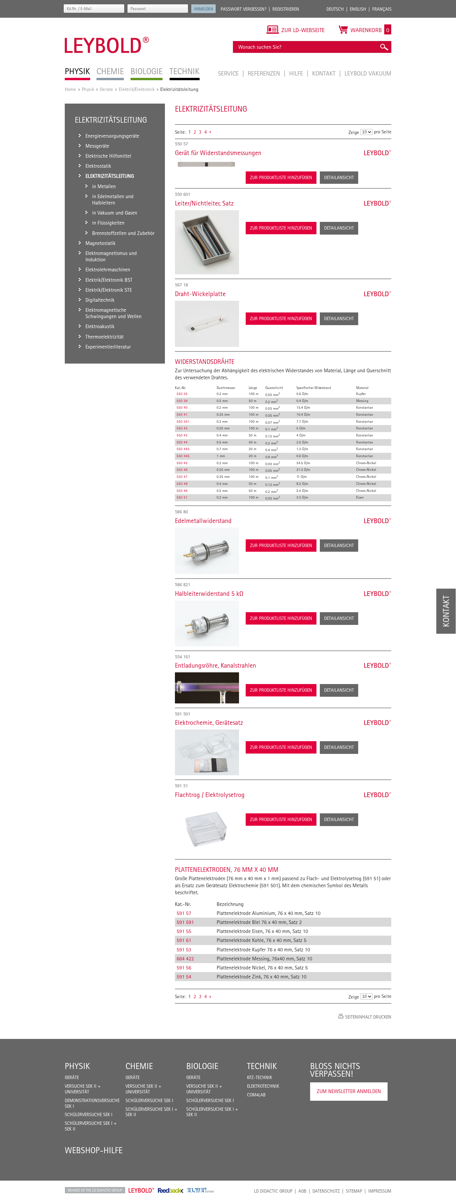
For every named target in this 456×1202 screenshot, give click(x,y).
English (358, 9)
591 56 (184, 967)
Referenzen (265, 73)
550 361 (183, 421)
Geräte (106, 89)
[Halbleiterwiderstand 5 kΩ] (207, 623)
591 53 (184, 949)
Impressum (379, 1191)
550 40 (182, 407)
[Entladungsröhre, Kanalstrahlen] (207, 687)
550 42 (182, 428)
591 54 (184, 976)
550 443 (183, 448)
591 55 (184, 931)
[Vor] (210, 132)
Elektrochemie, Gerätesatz (209, 722)
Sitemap (354, 1191)
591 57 (184, 913)
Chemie (139, 1066)
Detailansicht (339, 177)
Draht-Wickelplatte (200, 294)
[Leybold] (107, 21)
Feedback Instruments (171, 1190)
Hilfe (297, 73)
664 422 (185, 958)
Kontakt (324, 73)
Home (70, 89)
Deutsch (335, 9)
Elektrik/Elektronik (137, 89)
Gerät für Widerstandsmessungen (218, 153)
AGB (302, 1191)
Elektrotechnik (263, 1086)
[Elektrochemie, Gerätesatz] (207, 752)
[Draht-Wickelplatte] (207, 324)
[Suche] (384, 47)
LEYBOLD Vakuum (368, 73)
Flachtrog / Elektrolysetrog (210, 795)
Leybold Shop (142, 1190)
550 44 (182, 442)
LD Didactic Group (273, 1191)
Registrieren (285, 9)
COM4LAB (256, 1094)
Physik (88, 89)
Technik (262, 1066)
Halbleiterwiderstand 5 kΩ (209, 593)
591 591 (185, 922)
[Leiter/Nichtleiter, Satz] (207, 242)
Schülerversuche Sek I (88, 1114)
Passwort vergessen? (243, 9)
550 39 (182, 400)
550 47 (182, 476)
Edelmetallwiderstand (203, 521)
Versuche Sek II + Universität (82, 1088)
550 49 (182, 490)
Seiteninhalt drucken (368, 1017)
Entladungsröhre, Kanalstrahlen (215, 665)
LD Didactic (95, 1190)
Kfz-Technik (259, 1077)
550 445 (183, 455)
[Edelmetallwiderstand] (207, 551)
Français (382, 9)
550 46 (182, 469)
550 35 (182, 393)
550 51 (182, 497)
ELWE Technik (200, 1190)
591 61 (184, 940)
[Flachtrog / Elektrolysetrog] (207, 828)
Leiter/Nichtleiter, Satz (204, 203)
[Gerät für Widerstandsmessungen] (207, 164)
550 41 (182, 414)
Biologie (202, 1066)
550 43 (182, 435)
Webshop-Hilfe (94, 1150)
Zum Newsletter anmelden (349, 1091)
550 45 (182, 462)
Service (229, 73)
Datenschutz (326, 1191)
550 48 (182, 483)
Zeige (354, 132)
